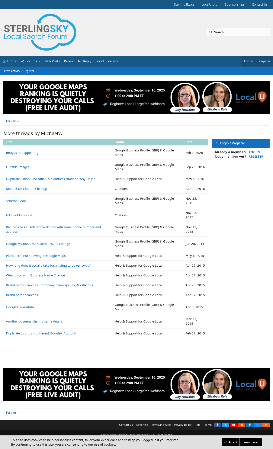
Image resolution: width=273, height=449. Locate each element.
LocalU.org (210, 4)
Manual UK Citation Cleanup (26, 188)
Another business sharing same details (34, 321)
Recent (69, 61)
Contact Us (260, 4)
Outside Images (17, 167)
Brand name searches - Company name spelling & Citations (49, 285)
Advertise (142, 425)
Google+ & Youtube (20, 307)
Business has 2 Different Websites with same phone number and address (53, 229)
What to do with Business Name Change (35, 275)
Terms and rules (161, 425)
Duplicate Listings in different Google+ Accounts (41, 333)
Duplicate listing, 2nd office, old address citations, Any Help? (50, 179)
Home (11, 61)
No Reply (84, 61)
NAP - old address (19, 215)
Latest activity (11, 71)
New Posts (52, 61)
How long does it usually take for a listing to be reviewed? (48, 265)
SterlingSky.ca (184, 4)
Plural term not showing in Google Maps (36, 255)
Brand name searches (22, 295)
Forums (31, 61)
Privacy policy (183, 425)
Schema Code (16, 201)
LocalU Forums (107, 61)
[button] (39, 61)
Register (29, 71)
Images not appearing (22, 152)
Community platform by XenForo (136, 435)
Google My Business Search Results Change (38, 243)
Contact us (126, 425)
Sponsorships (235, 4)
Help (197, 425)
